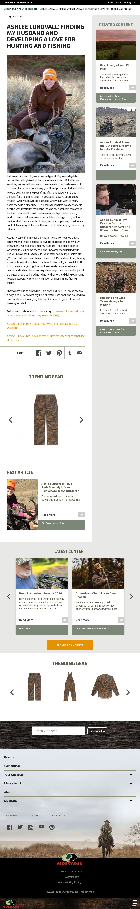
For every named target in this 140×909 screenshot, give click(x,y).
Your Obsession (28, 9)
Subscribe (97, 731)
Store (35, 815)
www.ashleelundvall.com (70, 311)
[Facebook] (39, 353)
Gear (28, 628)
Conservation (107, 96)
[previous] (13, 419)
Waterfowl (120, 329)
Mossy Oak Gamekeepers (95, 628)
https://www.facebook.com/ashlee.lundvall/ (35, 315)
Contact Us (58, 815)
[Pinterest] (59, 353)
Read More (48, 514)
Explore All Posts (70, 645)
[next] (79, 419)
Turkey (110, 329)
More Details (46, 424)
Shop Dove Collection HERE (17, 2)
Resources (12, 815)
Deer (102, 329)
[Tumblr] (70, 353)
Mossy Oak (9, 9)
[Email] (80, 353)
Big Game (46, 523)
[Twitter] (49, 353)
